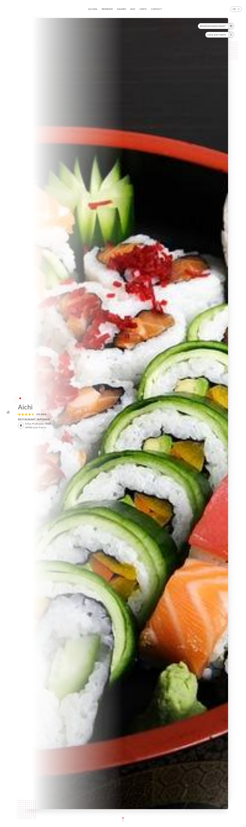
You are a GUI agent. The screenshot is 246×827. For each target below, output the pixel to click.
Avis (132, 9)
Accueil (93, 9)
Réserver (107, 9)
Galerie (121, 9)
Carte (143, 9)
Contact (156, 9)
